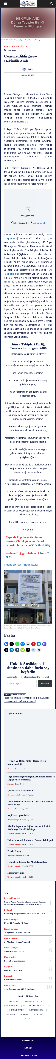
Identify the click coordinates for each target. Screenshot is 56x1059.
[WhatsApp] (6, 83)
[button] (5, 3)
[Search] (51, 3)
